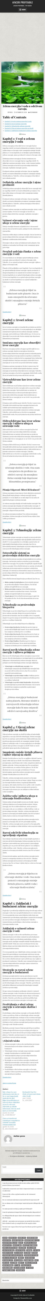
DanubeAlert (7, 312)
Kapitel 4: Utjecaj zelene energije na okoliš (19, 128)
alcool (21, 1243)
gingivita (20, 1258)
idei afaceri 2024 (7, 1260)
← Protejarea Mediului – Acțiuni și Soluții (22, 1156)
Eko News (34, 1253)
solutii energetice (19, 1268)
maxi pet (21, 1263)
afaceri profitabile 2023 (32, 1240)
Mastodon (5, 1280)
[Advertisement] (22, 36)
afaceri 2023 (12, 1238)
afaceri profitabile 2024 (10, 1243)
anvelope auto (7, 1245)
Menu (24, 10)
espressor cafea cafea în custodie (13, 1255)
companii (29, 1250)
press (11, 112)
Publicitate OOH (26, 1265)
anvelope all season (30, 1243)
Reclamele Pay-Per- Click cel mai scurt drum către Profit (31, 1094)
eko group (27, 1253)
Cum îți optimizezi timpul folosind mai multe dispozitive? (21, 1212)
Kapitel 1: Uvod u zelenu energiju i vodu (18, 121)
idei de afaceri (18, 1260)
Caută (4, 1167)
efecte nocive (18, 1253)
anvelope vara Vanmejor (30, 1245)
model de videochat (31, 1263)
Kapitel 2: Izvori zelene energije (16, 124)
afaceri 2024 (21, 1238)
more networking (8, 1265)
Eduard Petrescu (8, 1253)
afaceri (5, 1238)
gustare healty (29, 1258)
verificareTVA (20, 1270)
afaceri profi (6, 1240)
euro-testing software (9, 1258)
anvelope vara (17, 1245)
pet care (17, 1265)
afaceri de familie (32, 1238)
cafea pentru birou (8, 1250)
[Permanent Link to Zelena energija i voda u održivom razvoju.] (22, 83)
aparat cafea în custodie (10, 1248)
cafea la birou (31, 1248)
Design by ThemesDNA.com (22, 1298)
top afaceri (29, 1268)
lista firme (14, 1263)
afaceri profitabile (17, 1240)
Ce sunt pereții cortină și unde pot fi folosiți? (17, 1209)
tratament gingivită (9, 1270)
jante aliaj (6, 1263)
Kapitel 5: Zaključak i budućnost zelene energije (21, 130)
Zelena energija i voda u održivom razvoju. (22, 107)
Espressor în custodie (31, 1255)
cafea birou (22, 1248)
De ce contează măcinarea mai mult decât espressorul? (20, 1200)
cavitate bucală (20, 1250)
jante (36, 1260)
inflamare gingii (28, 1260)
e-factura (36, 1250)
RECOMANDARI (33, 112)
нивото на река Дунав (9, 1083)
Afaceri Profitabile (22, 2)
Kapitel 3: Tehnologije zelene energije (17, 126)
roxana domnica (7, 1268)
